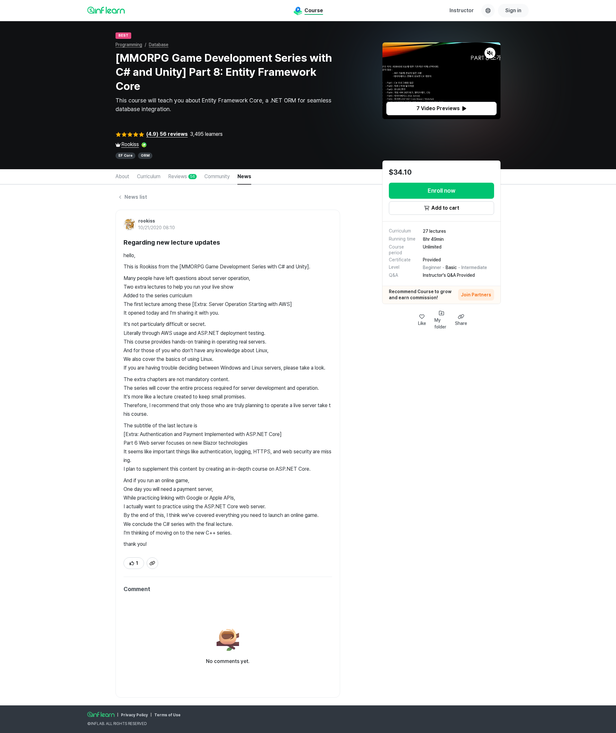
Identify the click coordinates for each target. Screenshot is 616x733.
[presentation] (441, 108)
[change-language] (488, 10)
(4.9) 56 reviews (167, 134)
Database (158, 44)
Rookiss (130, 144)
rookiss (146, 220)
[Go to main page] (101, 714)
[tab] (122, 177)
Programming (129, 44)
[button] (441, 80)
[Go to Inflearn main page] (106, 10)
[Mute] (489, 53)
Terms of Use (167, 715)
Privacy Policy (134, 715)
